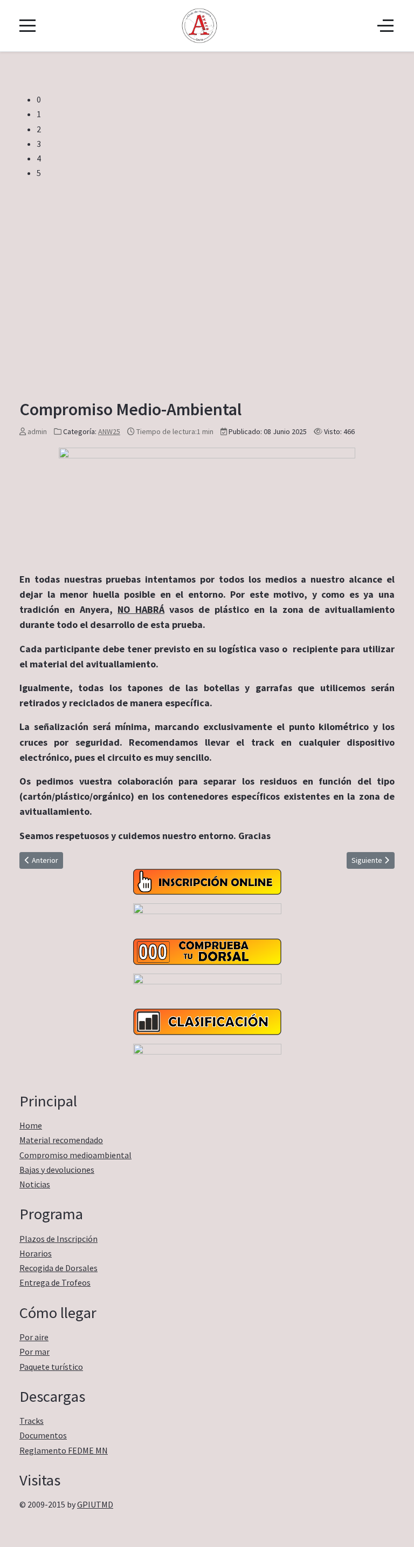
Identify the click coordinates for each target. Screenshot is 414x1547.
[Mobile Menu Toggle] (27, 25)
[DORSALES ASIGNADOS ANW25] (207, 950)
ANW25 (109, 431)
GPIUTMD (95, 1504)
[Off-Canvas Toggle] (385, 25)
